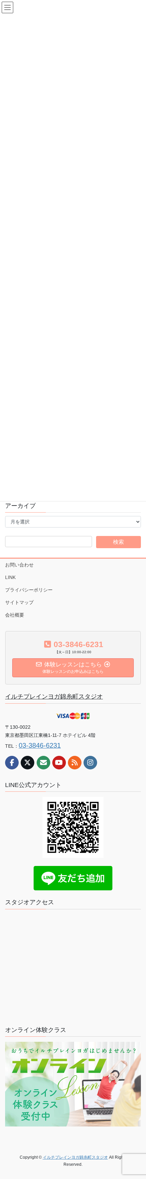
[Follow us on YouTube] (59, 762)
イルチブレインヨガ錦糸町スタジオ (54, 696)
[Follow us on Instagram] (90, 762)
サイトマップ (19, 602)
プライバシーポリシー (29, 590)
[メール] (43, 762)
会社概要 (14, 615)
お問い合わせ (19, 564)
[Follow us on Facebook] (12, 762)
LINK (10, 577)
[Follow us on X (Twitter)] (27, 762)
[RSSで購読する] (74, 762)
